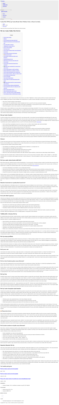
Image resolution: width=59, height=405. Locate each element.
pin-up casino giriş (36, 165)
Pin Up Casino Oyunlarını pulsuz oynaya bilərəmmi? (12, 50)
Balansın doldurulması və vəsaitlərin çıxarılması (11, 70)
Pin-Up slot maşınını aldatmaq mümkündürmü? (11, 85)
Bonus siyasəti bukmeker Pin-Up (9, 89)
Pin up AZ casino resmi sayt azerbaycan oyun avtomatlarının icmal (15, 378)
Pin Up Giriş (6, 51)
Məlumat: (5, 38)
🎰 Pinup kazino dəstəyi (8, 54)
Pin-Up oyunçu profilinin (8, 47)
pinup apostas (39, 121)
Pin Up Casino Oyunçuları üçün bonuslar (10, 53)
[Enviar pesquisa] (11, 19)
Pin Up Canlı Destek (7, 76)
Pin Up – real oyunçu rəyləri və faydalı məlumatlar (12, 92)
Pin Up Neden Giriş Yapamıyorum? (9, 75)
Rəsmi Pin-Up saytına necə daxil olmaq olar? (11, 60)
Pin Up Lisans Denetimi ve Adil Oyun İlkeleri (11, 69)
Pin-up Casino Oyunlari (7, 37)
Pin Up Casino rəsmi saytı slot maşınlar (9, 368)
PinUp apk (5, 26)
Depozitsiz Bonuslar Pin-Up (8, 59)
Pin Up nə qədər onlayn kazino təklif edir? (11, 40)
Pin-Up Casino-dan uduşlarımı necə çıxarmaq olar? (12, 72)
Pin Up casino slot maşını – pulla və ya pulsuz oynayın (12, 73)
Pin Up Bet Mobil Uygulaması (9, 44)
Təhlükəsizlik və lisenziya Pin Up (9, 46)
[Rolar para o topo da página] (0, 403)
